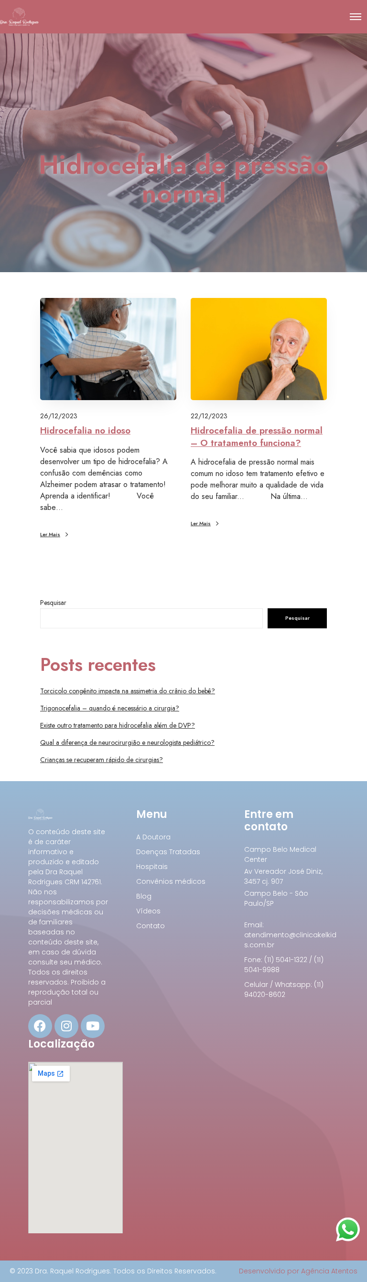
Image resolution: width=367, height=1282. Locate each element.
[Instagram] (66, 1026)
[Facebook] (40, 1026)
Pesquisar (53, 602)
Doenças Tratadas (168, 852)
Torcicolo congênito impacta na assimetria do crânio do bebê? (127, 691)
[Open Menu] (355, 16)
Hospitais (152, 866)
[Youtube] (93, 1026)
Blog (143, 896)
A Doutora (153, 837)
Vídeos (148, 911)
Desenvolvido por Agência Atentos (298, 1271)
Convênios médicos (170, 881)
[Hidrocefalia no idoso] (108, 349)
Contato (150, 926)
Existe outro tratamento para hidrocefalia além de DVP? (117, 725)
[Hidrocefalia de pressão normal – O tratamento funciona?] (259, 349)
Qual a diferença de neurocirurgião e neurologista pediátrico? (127, 742)
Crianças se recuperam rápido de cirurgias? (101, 759)
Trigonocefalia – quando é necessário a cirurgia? (109, 708)
